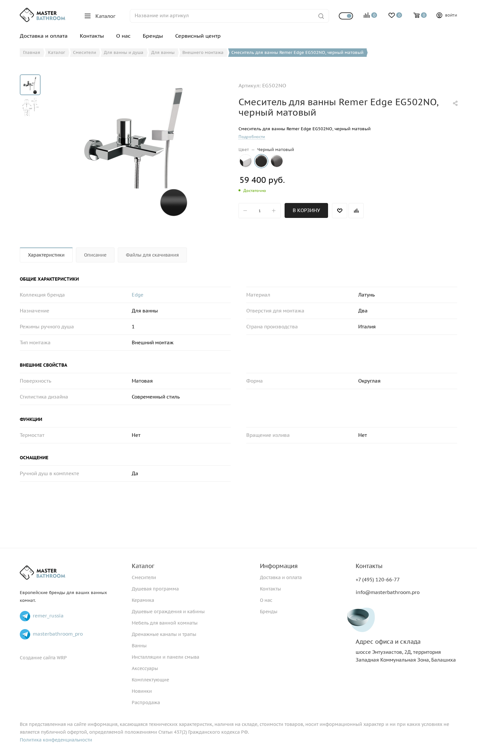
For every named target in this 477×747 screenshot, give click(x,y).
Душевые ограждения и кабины (168, 611)
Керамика (143, 600)
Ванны (139, 646)
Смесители (144, 577)
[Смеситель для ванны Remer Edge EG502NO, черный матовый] (137, 147)
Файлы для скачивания (152, 255)
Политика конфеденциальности (56, 740)
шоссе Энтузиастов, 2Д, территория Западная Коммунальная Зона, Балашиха (406, 651)
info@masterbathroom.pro (388, 592)
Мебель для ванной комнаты (165, 623)
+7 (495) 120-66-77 (378, 579)
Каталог (143, 566)
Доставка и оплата (281, 577)
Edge (137, 295)
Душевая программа (155, 589)
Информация (279, 566)
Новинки (142, 691)
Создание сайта (37, 658)
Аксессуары (145, 668)
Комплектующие (150, 680)
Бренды (268, 611)
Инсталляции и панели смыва (165, 657)
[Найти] (321, 16)
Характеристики (46, 255)
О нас (266, 600)
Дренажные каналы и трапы (164, 634)
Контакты (270, 589)
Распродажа (146, 702)
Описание (95, 255)
